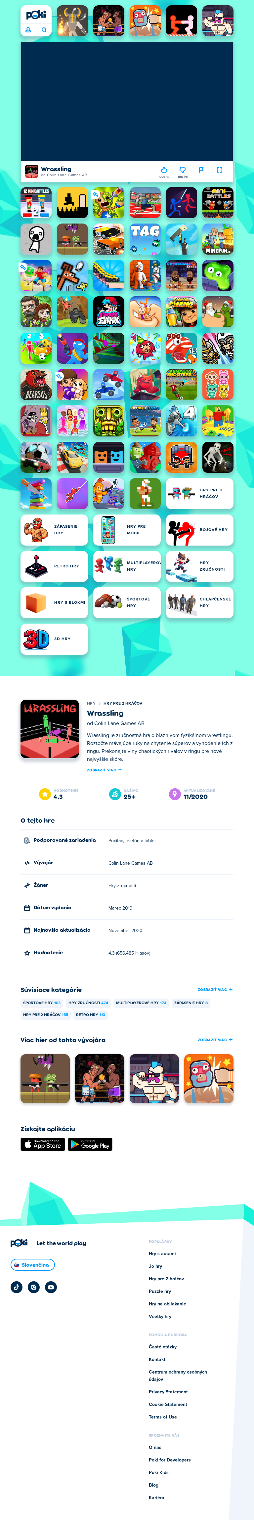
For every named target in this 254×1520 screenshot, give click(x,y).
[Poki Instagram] (34, 1287)
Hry (91, 704)
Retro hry (90, 1015)
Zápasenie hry (191, 1003)
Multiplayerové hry (141, 1003)
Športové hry (42, 1003)
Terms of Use (163, 1417)
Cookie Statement (168, 1404)
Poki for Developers (170, 1460)
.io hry (155, 1266)
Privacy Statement (168, 1392)
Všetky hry (160, 1316)
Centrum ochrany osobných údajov (178, 1376)
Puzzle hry (160, 1291)
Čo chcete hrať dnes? (44, 30)
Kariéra (156, 1498)
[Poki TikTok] (16, 1287)
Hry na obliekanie (167, 1304)
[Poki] (36, 15)
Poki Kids (159, 1472)
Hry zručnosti (88, 1003)
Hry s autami (162, 1254)
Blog (153, 1485)
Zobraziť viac (101, 769)
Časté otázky (163, 1347)
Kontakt (157, 1359)
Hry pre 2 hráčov (123, 704)
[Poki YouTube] (51, 1287)
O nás (155, 1447)
